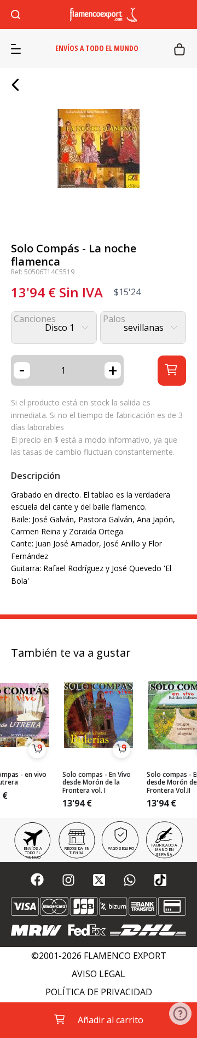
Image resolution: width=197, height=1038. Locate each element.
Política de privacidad (98, 992)
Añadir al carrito (110, 1020)
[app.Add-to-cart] (37, 749)
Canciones (35, 319)
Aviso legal (98, 974)
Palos (114, 319)
